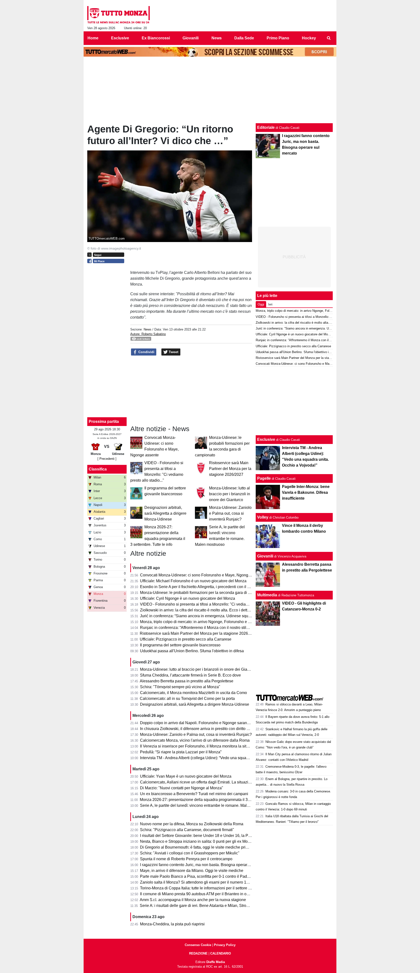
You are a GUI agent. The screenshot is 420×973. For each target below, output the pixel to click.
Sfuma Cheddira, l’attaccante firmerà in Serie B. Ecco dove (190, 675)
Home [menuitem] (93, 38)
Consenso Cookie (198, 945)
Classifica (98, 469)
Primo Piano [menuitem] (278, 38)
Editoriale (266, 127)
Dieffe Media (215, 962)
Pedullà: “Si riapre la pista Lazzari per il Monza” (180, 752)
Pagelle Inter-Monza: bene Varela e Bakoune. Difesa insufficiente (306, 492)
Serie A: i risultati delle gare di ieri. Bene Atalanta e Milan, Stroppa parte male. (206, 906)
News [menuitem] (216, 38)
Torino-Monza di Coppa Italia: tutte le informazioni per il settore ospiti (198, 888)
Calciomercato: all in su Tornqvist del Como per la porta (187, 698)
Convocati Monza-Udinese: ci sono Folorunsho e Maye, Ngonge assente (202, 575)
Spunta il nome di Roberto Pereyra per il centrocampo (186, 859)
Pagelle (264, 478)
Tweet (173, 352)
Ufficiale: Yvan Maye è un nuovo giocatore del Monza (185, 776)
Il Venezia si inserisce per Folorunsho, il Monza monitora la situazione (200, 746)
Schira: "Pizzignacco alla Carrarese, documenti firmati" (187, 830)
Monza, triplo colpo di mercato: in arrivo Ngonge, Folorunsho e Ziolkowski (203, 622)
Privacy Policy (225, 945)
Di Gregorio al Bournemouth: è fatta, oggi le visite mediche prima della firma (205, 847)
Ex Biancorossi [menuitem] (156, 38)
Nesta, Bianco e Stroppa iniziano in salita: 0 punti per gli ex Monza (197, 841)
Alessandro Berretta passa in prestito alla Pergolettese (186, 681)
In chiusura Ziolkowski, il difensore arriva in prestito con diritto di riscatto (201, 729)
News (147, 329)
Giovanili (265, 556)
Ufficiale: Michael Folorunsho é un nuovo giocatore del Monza (193, 581)
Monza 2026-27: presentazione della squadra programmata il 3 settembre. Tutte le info (214, 800)
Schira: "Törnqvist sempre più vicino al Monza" (180, 687)
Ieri (270, 304)
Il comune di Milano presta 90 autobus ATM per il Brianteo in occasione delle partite (211, 894)
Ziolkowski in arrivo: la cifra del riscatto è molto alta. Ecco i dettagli (197, 610)
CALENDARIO (220, 953)
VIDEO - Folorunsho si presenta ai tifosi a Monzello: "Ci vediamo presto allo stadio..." (213, 604)
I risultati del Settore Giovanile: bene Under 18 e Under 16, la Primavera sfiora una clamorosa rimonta (227, 836)
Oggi (261, 304)
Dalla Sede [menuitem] (244, 38)
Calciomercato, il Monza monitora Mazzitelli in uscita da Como (193, 693)
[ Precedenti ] (106, 458)
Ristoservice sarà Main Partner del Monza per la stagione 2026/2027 (230, 469)
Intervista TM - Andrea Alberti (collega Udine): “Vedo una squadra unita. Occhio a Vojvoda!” (218, 758)
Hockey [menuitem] (309, 38)
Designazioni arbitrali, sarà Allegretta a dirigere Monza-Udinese (165, 513)
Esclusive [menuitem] (120, 38)
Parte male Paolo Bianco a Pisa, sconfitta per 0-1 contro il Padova (196, 876)
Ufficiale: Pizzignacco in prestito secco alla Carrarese (185, 639)
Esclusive (266, 439)
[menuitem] (328, 38)
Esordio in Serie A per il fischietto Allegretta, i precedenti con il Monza (199, 587)
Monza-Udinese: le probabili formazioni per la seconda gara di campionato (204, 593)
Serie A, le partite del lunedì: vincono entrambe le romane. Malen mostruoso (205, 805)
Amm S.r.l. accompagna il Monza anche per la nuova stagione (193, 900)
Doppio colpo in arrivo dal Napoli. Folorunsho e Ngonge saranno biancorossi (206, 723)
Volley (262, 517)
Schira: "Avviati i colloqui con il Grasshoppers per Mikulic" (189, 853)
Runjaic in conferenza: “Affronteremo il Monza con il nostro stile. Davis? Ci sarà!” (209, 628)
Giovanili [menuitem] (191, 38)
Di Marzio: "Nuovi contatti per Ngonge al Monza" (181, 788)
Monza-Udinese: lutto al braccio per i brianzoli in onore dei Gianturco (229, 494)
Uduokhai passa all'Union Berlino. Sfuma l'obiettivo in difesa (192, 651)
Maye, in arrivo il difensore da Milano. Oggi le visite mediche (191, 871)
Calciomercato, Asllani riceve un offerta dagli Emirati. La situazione (197, 782)
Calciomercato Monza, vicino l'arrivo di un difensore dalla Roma (195, 740)
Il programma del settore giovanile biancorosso (180, 645)
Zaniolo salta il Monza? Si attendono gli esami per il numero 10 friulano (201, 882)
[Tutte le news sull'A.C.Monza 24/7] (118, 15)
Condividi (145, 352)
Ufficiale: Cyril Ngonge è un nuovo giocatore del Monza (187, 598)
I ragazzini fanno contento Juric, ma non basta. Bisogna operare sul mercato (205, 865)
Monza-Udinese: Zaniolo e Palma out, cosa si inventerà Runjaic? (230, 513)
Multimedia (267, 595)
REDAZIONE (198, 953)
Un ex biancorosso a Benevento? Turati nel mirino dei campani (194, 794)
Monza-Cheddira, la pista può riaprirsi (172, 924)
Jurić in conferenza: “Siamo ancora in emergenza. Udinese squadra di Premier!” (208, 616)
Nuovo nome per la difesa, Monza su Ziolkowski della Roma (191, 824)
